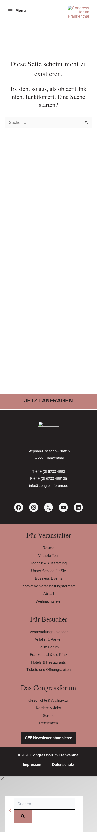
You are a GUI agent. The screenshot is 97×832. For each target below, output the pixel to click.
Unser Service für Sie (48, 571)
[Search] (23, 816)
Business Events (48, 578)
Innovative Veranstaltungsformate (48, 586)
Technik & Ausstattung (49, 563)
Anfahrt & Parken (48, 639)
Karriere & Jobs (48, 708)
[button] (48, 400)
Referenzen (48, 723)
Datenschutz (63, 764)
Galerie (48, 715)
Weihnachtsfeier (49, 601)
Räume (48, 548)
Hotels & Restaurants (48, 662)
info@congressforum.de (48, 485)
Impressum (32, 764)
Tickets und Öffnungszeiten (48, 669)
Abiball (48, 593)
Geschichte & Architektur (48, 700)
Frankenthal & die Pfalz (48, 654)
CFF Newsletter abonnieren (48, 738)
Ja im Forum (48, 647)
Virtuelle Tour (48, 555)
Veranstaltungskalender (49, 632)
